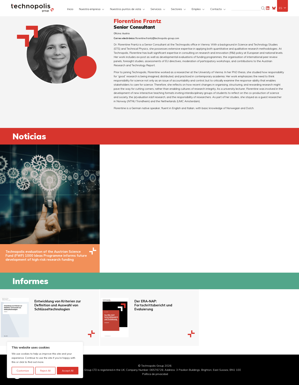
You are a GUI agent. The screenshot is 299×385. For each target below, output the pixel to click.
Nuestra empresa (89, 9)
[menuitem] (282, 8)
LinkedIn (267, 8)
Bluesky (274, 8)
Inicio (70, 9)
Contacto (216, 9)
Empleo (196, 9)
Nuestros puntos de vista (125, 9)
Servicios (156, 9)
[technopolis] (32, 11)
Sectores (176, 9)
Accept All (67, 370)
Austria (126, 33)
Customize (23, 370)
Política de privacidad (155, 374)
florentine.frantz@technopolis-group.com (157, 38)
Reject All (45, 370)
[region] (45, 360)
